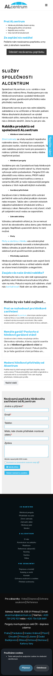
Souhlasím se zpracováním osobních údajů (22, 462)
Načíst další (11, 383)
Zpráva (8, 442)
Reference (32, 602)
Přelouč (23, 636)
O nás (26, 539)
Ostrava (32, 640)
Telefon (8, 422)
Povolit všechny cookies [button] (26, 668)
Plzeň (45, 633)
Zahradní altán (27, 522)
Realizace (26, 545)
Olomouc (42, 640)
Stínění (26, 528)
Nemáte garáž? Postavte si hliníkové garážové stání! (21, 333)
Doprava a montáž (26, 569)
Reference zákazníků (26, 549)
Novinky (26, 552)
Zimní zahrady (9, 139)
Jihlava (22, 640)
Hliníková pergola (26, 512)
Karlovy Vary (26, 643)
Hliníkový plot (26, 525)
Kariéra (26, 555)
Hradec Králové (32, 633)
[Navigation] (46, 5)
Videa (26, 558)
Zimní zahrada (26, 519)
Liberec (33, 636)
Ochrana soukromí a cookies (26, 578)
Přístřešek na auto (26, 516)
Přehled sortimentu (26, 582)
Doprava (33, 598)
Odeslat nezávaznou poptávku (26, 52)
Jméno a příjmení (14, 406)
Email (8, 414)
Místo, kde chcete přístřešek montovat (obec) (24, 432)
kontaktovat (12, 286)
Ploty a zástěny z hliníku (14, 241)
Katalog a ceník (26, 572)
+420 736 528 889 (36, 618)
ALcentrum (22, 315)
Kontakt (26, 575)
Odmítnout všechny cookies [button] (41, 668)
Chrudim (12, 636)
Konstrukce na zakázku (26, 542)
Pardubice (17, 633)
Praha (7, 633)
